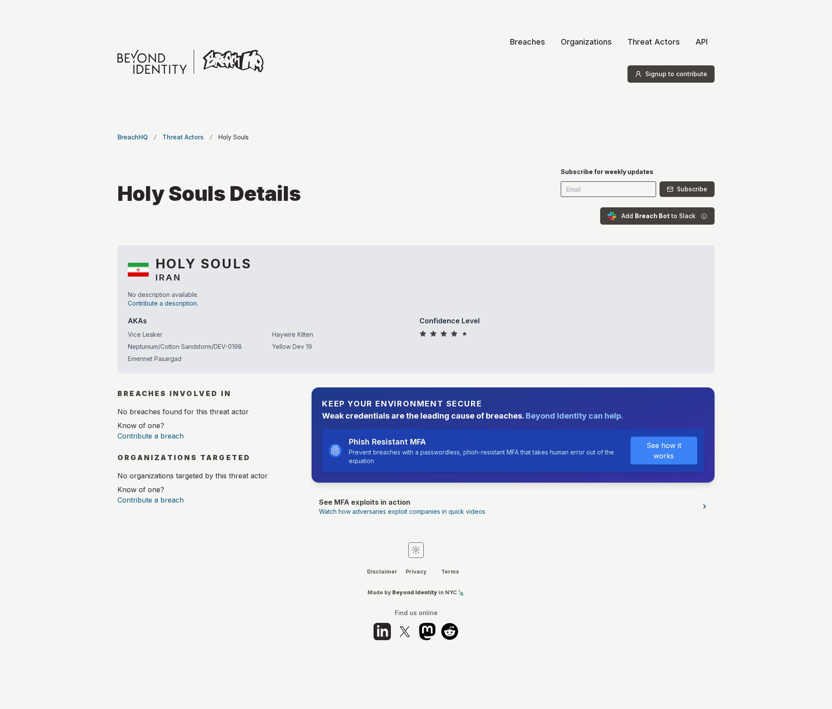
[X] (404, 631)
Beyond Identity (414, 592)
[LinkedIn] (382, 631)
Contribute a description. (163, 303)
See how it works (664, 450)
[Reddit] (449, 631)
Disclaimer (382, 571)
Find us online (416, 613)
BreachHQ (132, 137)
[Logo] (190, 62)
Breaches (527, 41)
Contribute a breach (150, 436)
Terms (450, 571)
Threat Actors (653, 41)
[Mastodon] (427, 631)
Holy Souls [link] (233, 137)
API (702, 41)
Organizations (586, 41)
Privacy (416, 571)
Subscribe (692, 189)
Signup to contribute (676, 73)
